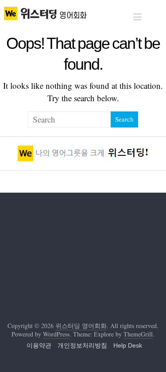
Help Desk (127, 345)
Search (124, 119)
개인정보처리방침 (82, 345)
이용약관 (39, 345)
